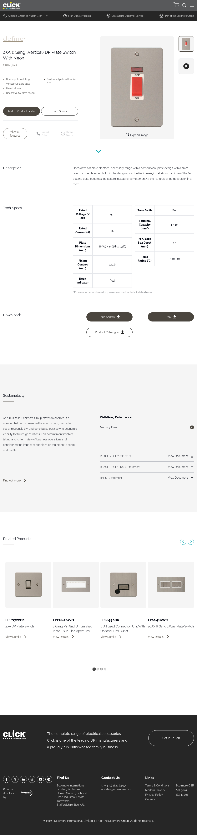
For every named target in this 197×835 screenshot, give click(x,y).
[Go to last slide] (183, 542)
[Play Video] (186, 66)
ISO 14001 (182, 794)
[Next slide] (191, 542)
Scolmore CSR (185, 785)
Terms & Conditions (157, 785)
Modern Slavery (155, 790)
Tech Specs (59, 111)
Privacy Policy (154, 794)
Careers (150, 799)
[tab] (94, 669)
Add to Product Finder (22, 111)
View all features (15, 133)
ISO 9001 (181, 790)
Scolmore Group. (118, 820)
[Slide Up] (98, 154)
